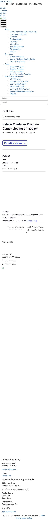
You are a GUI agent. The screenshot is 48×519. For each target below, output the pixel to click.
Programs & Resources (14, 76)
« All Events (8, 111)
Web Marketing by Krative (30, 516)
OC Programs (15, 79)
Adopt (7, 64)
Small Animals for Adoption (20, 74)
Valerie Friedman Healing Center (22, 59)
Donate (13, 51)
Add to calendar (15, 143)
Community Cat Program (19, 89)
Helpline (13, 94)
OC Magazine (15, 49)
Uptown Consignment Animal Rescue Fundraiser (16, 228)
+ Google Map (31, 220)
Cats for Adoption (16, 71)
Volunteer (13, 41)
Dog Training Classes (18, 84)
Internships (14, 44)
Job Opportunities (17, 46)
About (7, 29)
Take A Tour (6, 475)
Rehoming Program (17, 86)
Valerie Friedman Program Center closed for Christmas (34, 228)
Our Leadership (16, 39)
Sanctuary (9, 54)
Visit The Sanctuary (17, 61)
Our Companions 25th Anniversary (23, 31)
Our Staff (13, 36)
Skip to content (6, 1)
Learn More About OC (18, 34)
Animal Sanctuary (17, 56)
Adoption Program (17, 66)
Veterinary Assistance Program (22, 91)
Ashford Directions (9, 469)
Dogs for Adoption (17, 69)
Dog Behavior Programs (19, 81)
